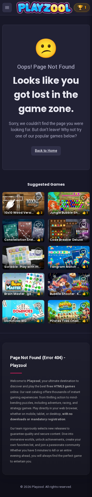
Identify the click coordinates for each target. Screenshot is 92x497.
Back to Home (46, 151)
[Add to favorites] (38, 198)
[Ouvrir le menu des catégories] (7, 7)
